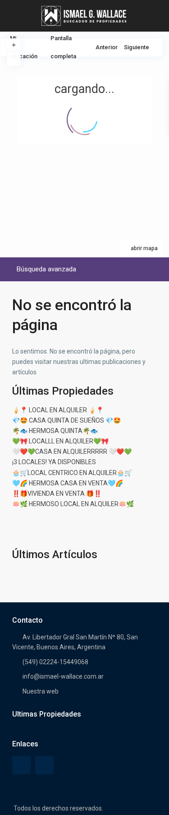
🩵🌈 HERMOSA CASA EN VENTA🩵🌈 (67, 483)
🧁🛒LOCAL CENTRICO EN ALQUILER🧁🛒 (72, 472)
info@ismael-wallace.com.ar (63, 676)
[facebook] (21, 765)
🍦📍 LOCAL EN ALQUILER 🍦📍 (58, 410)
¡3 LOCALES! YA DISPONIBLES (54, 462)
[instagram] (44, 765)
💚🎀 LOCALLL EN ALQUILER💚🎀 (60, 441)
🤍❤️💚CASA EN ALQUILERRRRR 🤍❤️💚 (72, 451)
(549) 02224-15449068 (55, 662)
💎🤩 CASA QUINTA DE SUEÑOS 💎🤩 (66, 420)
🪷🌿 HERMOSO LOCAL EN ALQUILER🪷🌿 (73, 504)
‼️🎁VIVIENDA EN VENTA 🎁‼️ (56, 493)
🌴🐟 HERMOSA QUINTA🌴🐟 (55, 430)
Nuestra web (41, 691)
